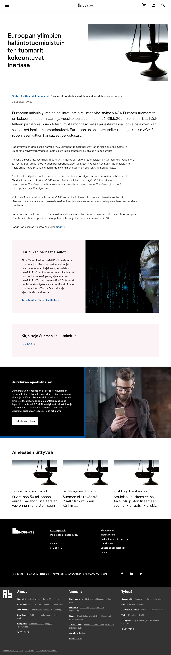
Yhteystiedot (107, 530)
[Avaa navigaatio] (7, 5)
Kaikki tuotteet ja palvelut (115, 539)
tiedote (61, 227)
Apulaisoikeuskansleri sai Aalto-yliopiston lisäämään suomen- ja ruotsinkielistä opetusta (135, 503)
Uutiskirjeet (107, 543)
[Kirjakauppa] (144, 5)
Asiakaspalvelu (58, 530)
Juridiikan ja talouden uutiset (35, 96)
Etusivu (15, 96)
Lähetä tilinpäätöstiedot (113, 547)
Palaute (105, 552)
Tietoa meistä (108, 534)
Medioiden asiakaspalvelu (64, 534)
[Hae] (153, 5)
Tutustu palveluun (25, 421)
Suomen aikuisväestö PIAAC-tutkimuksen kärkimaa (80, 501)
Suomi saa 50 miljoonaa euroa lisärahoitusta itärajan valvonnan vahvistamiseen (34, 501)
